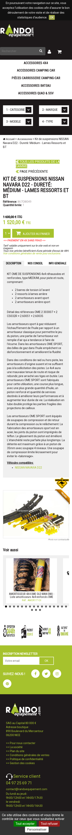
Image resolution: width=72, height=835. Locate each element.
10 (42, 607)
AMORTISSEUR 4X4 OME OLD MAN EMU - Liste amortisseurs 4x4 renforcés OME (31, 595)
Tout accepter (25, 824)
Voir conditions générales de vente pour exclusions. (32, 253)
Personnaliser (37, 829)
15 (62, 607)
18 (36, 610)
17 (32, 610)
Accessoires (24, 139)
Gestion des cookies (22, 763)
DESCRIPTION (13, 263)
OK (52, 17)
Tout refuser (49, 824)
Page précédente (33, 171)
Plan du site (17, 751)
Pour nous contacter (22, 743)
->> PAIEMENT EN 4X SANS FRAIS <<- (24, 240)
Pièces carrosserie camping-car (36, 78)
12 (50, 607)
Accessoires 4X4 (36, 63)
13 (54, 607)
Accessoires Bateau (36, 86)
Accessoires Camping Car (36, 70)
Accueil (10, 139)
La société (16, 747)
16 (66, 607)
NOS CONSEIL (35, 263)
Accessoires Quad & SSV (36, 93)
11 (46, 607)
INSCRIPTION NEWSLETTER (20, 653)
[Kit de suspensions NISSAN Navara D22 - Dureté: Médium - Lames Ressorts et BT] (36, 514)
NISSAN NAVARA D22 (28, 467)
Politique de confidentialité (26, 759)
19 (40, 610)
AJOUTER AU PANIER (36, 233)
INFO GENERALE (57, 263)
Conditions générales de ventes (29, 755)
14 (58, 607)
